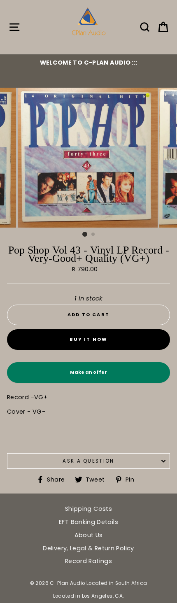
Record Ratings (88, 561)
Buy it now (89, 339)
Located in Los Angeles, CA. (88, 596)
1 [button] (84, 234)
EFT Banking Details (88, 522)
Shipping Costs (88, 509)
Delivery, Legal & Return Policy (88, 548)
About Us (89, 535)
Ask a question (88, 461)
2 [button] (93, 235)
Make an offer (88, 376)
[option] (88, 62)
